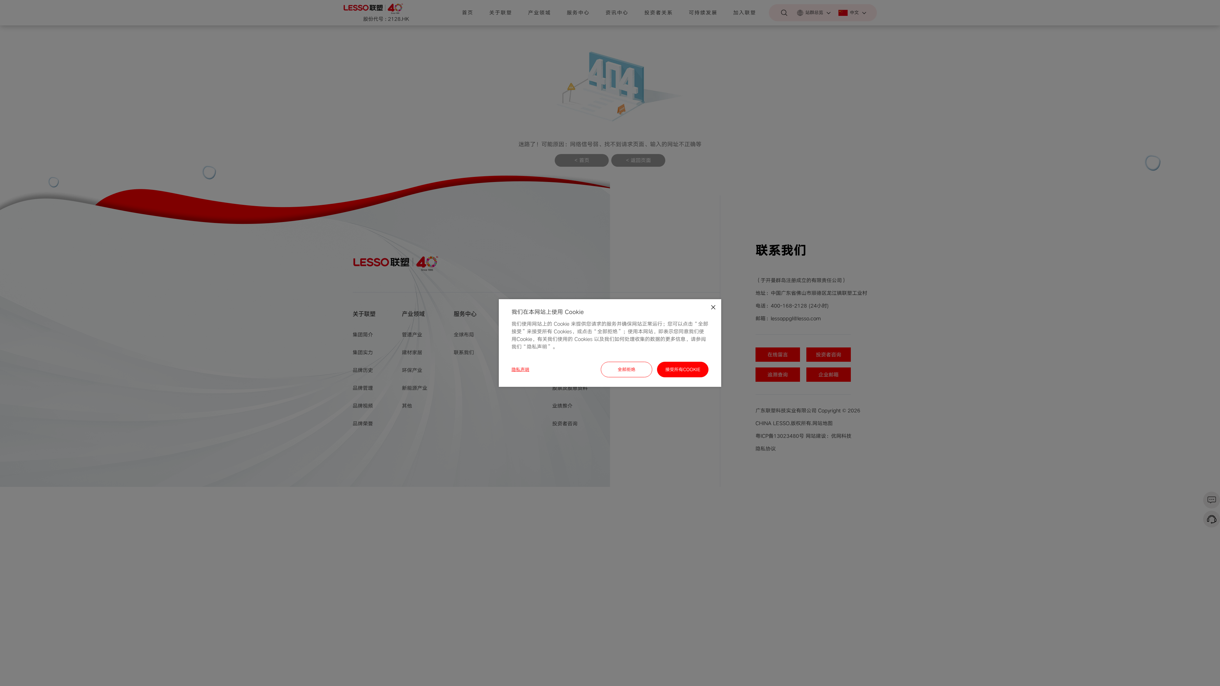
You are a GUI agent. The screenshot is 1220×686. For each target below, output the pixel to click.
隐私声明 (520, 369)
